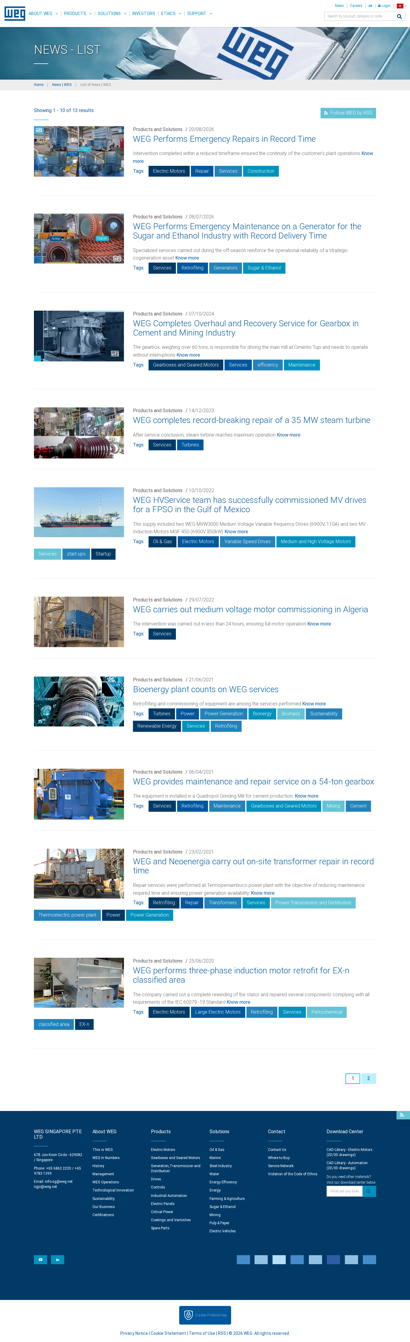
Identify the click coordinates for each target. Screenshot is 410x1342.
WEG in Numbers (106, 1158)
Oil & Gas (217, 1150)
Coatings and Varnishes (171, 1220)
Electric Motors (169, 171)
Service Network (281, 1166)
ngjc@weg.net (45, 1187)
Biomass (291, 714)
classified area (53, 1024)
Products (75, 13)
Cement (358, 806)
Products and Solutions (157, 129)
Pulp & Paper (219, 1223)
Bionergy (262, 714)
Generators (225, 268)
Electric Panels (163, 1204)
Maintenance (301, 365)
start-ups (76, 554)
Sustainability (324, 714)
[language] (401, 6)
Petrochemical (327, 1012)
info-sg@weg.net (59, 1181)
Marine (215, 1158)
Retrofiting (192, 268)
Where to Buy (279, 1158)
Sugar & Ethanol (264, 268)
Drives (156, 1179)
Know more (187, 258)
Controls (158, 1187)
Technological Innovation (113, 1190)
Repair (202, 171)
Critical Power (162, 1212)
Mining (333, 806)
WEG (13, 13)
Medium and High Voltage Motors (316, 541)
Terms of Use (202, 1333)
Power (187, 714)
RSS (222, 1333)
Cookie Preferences (211, 1315)
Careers (356, 6)
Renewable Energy (156, 726)
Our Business (103, 1207)
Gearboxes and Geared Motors (186, 365)
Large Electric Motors (218, 1012)
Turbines (190, 445)
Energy (215, 1190)
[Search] (399, 17)
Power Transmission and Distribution (313, 902)
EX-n (84, 1024)
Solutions (109, 13)
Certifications (103, 1215)
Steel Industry (221, 1166)
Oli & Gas (162, 541)
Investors (143, 13)
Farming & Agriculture (227, 1199)
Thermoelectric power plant (67, 915)
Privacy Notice (134, 1333)
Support (197, 13)
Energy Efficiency (223, 1182)
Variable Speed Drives (248, 541)
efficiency (268, 365)
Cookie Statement (168, 1333)
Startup (103, 554)
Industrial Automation (169, 1196)
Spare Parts (160, 1228)
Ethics (168, 13)
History (98, 1166)
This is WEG (102, 1150)
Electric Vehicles (223, 1231)
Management (103, 1174)
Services (228, 171)
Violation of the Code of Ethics (293, 1174)
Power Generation (224, 714)
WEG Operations (105, 1182)
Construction (261, 171)
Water (214, 1174)
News (339, 6)
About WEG (40, 13)
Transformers (223, 902)
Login (385, 6)
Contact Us (277, 1150)
